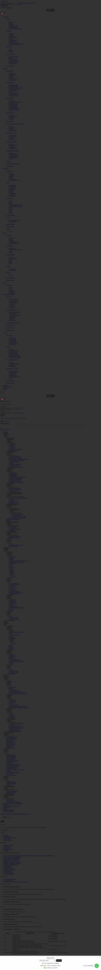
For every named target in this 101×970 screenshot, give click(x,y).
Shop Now (59, 960)
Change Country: (50, 958)
